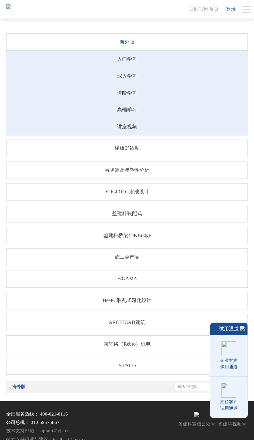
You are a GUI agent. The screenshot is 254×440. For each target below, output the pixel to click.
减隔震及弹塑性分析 (127, 170)
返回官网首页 (204, 9)
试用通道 (229, 328)
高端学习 (127, 110)
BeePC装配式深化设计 (127, 300)
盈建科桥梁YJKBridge (127, 235)
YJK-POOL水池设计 (127, 192)
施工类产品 (127, 257)
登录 (231, 9)
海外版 (127, 42)
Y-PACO (127, 366)
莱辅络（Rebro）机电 (127, 344)
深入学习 (127, 76)
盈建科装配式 (127, 213)
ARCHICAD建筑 (127, 322)
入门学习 (127, 59)
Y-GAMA (127, 279)
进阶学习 (127, 93)
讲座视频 (127, 127)
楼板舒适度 (127, 148)
